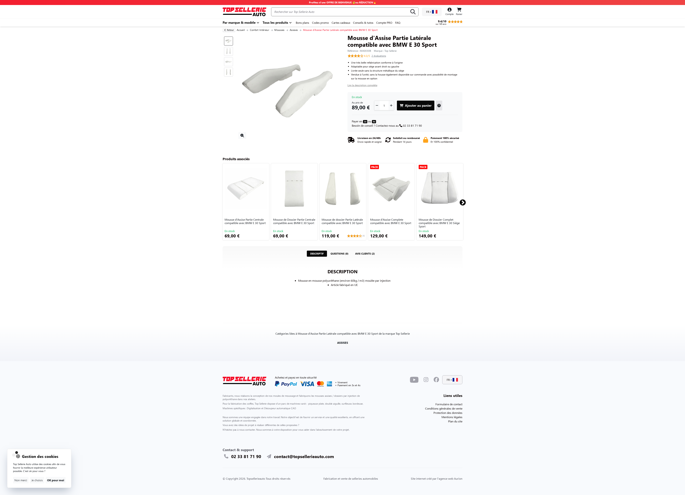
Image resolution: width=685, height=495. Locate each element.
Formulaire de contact (448, 404)
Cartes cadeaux (341, 22)
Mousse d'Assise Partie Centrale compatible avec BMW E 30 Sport (245, 221)
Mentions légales (452, 417)
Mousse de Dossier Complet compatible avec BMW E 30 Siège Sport (439, 223)
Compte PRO (384, 22)
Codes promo (320, 22)
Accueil (241, 30)
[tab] (317, 254)
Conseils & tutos (363, 22)
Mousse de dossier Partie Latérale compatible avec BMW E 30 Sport (342, 221)
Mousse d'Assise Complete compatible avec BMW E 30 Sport (390, 221)
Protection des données (447, 413)
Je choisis (37, 480)
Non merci (20, 480)
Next (460, 201)
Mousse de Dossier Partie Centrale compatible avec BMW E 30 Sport (294, 221)
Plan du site (455, 421)
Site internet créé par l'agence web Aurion (436, 478)
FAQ (397, 22)
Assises (294, 30)
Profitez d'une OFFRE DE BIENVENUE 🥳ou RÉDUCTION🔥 (342, 2)
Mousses (279, 30)
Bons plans (302, 22)
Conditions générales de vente (443, 408)
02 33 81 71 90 (412, 125)
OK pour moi (55, 480)
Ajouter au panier (418, 105)
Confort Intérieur (259, 30)
